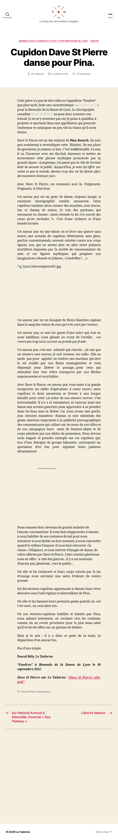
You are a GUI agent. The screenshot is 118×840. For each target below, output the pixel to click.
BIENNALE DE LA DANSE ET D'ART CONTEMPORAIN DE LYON (53, 41)
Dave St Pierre (28, 691)
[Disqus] (59, 776)
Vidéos (94, 41)
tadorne (39, 73)
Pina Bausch (44, 691)
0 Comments (83, 73)
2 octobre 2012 (60, 73)
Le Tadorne (23, 831)
